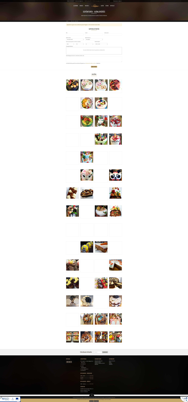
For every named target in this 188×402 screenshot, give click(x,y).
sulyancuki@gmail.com (89, 361)
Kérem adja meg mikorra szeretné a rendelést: (73, 41)
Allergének (75, 5)
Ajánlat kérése (94, 66)
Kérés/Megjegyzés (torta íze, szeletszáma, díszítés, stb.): (75, 55)
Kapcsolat (112, 5)
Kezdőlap (67, 21)
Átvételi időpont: (97, 41)
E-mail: (86, 32)
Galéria (102, 5)
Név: (66, 32)
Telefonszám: (106, 32)
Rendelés (81, 5)
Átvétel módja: (68, 37)
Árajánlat (87, 5)
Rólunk (107, 5)
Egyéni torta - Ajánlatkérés (74, 21)
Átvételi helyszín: (88, 37)
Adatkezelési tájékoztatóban (90, 63)
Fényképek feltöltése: (69, 46)
